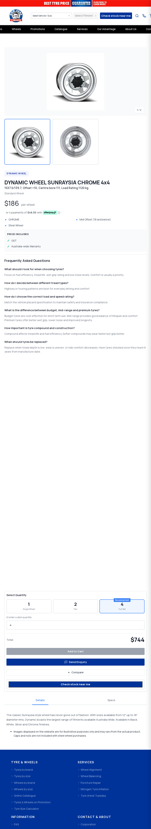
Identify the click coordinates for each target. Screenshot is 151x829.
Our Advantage (106, 29)
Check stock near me (75, 684)
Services (82, 29)
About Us (130, 29)
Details (40, 700)
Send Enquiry (78, 662)
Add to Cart (76, 651)
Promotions (38, 29)
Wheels (16, 29)
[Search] (137, 16)
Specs (111, 700)
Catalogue (61, 29)
